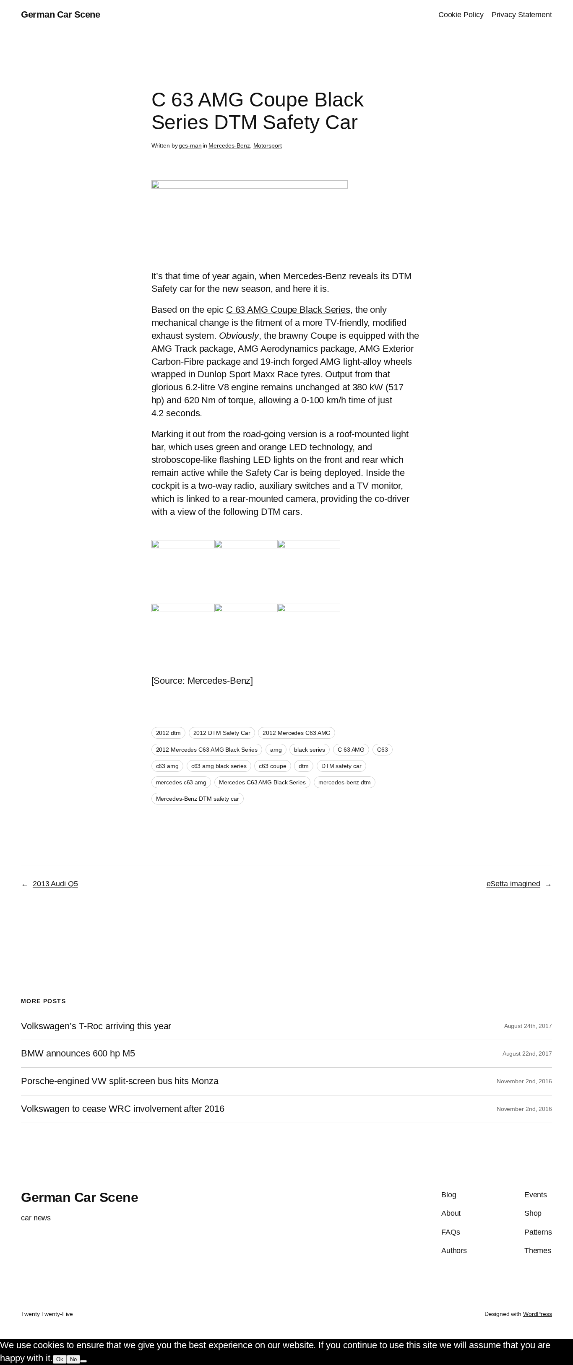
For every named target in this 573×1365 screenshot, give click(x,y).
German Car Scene (60, 14)
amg (276, 749)
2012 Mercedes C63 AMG (297, 732)
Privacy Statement (522, 14)
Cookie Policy (461, 14)
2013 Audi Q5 (55, 884)
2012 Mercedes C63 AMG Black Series (207, 749)
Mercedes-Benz (229, 145)
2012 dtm (168, 732)
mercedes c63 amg (181, 782)
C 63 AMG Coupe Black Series (288, 309)
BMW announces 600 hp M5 (78, 1053)
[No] (83, 1361)
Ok (59, 1359)
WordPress (537, 1314)
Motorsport (267, 145)
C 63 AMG (351, 749)
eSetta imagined (514, 884)
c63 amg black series (219, 766)
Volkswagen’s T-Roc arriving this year (96, 1026)
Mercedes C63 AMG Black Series (262, 782)
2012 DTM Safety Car (221, 732)
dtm (304, 766)
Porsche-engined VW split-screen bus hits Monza (119, 1081)
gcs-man (190, 145)
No (73, 1359)
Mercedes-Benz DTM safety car (197, 798)
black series (309, 749)
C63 (382, 749)
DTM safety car (341, 766)
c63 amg (167, 766)
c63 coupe (272, 766)
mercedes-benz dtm (344, 782)
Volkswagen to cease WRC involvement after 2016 (122, 1109)
